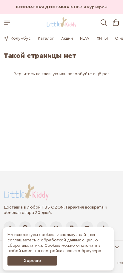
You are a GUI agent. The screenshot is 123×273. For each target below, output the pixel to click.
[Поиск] (103, 22)
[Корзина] (115, 22)
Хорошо (32, 261)
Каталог (46, 38)
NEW (85, 38)
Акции (67, 38)
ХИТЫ (102, 38)
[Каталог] (7, 22)
